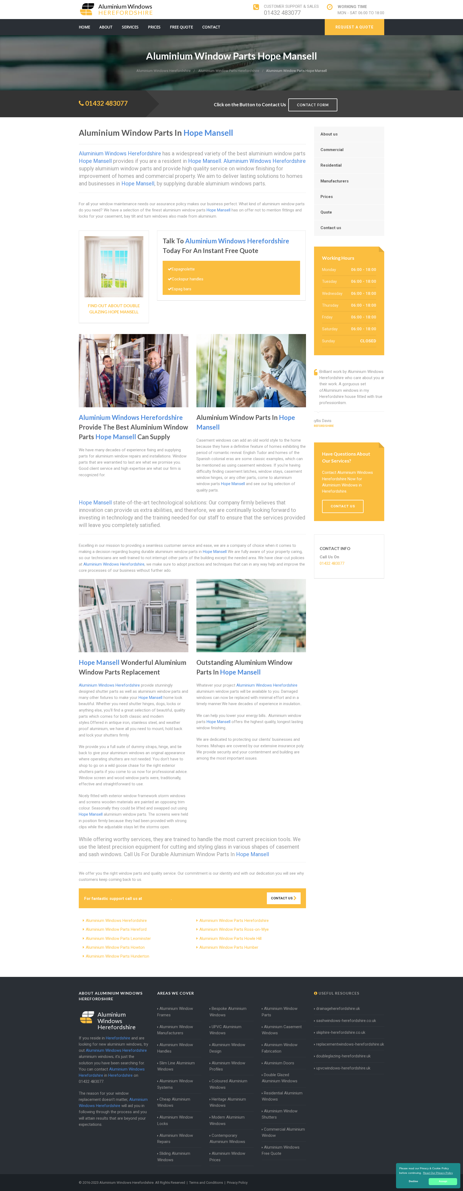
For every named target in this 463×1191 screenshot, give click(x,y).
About (106, 27)
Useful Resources (338, 993)
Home (84, 27)
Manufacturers (334, 181)
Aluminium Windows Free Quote (281, 1150)
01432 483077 (282, 12)
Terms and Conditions (206, 1183)
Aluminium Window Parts (279, 1011)
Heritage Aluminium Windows (228, 1102)
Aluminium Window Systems (175, 1084)
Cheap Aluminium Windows (173, 1102)
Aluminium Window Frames (175, 1011)
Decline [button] (413, 1181)
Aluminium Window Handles (175, 1047)
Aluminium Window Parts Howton (115, 947)
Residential (331, 165)
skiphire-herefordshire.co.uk (340, 1032)
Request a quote (354, 27)
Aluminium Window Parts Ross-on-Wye (234, 929)
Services (130, 27)
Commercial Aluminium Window (283, 1132)
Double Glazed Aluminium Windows (279, 1077)
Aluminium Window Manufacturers (175, 1029)
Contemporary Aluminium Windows (227, 1138)
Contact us (330, 227)
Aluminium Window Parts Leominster (118, 938)
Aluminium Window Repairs (175, 1138)
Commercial (331, 149)
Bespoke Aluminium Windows (228, 1011)
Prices (154, 27)
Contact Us (282, 898)
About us (329, 134)
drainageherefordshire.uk (338, 1008)
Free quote (181, 27)
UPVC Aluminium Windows (225, 1029)
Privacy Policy (237, 1183)
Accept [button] (443, 1181)
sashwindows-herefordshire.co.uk (346, 1020)
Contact (211, 27)
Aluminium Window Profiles (227, 1066)
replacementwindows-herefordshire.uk (350, 1044)
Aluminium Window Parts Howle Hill (230, 938)
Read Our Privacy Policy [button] (438, 1172)
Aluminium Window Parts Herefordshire (234, 920)
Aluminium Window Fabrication (279, 1047)
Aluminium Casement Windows (282, 1029)
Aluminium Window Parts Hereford (116, 929)
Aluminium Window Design (227, 1047)
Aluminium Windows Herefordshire (116, 920)
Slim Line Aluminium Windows (176, 1066)
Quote (326, 212)
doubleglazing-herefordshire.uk (343, 1056)
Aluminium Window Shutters (279, 1114)
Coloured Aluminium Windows (228, 1084)
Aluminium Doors (279, 1063)
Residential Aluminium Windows (282, 1096)
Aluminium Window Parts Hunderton (117, 956)
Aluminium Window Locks (175, 1120)
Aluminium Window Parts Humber (228, 947)
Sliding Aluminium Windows (173, 1156)
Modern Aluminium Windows (227, 1120)
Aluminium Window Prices (227, 1156)
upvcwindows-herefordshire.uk (343, 1068)
